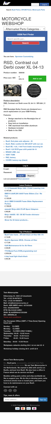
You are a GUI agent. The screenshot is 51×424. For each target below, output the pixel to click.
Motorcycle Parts (38, 10)
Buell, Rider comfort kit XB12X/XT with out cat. (24, 144)
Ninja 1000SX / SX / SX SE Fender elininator (22, 214)
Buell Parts (16, 10)
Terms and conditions (12, 317)
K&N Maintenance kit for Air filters (18, 245)
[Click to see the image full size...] (12, 90)
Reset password (23, 179)
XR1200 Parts (26, 10)
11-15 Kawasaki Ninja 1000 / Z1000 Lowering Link (24, 188)
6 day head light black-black (16, 256)
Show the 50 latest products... (17, 220)
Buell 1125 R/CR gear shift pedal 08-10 (21, 149)
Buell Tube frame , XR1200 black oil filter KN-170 (24, 234)
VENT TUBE (10, 154)
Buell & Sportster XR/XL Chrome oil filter (21, 240)
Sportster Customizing (24, 56)
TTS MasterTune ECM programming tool (21, 251)
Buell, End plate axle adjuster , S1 (19, 141)
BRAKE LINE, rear (13, 152)
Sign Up (43, 399)
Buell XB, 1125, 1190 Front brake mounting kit (24, 146)
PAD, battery (11, 157)
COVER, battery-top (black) (17, 160)
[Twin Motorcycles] (6, 3)
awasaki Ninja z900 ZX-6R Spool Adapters (21, 209)
